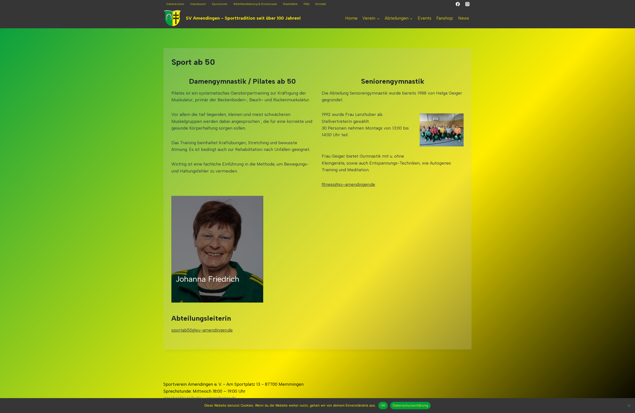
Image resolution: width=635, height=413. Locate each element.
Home (351, 18)
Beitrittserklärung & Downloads (255, 4)
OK (383, 405)
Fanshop (444, 18)
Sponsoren (219, 4)
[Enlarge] (457, 119)
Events (424, 18)
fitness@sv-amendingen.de (348, 184)
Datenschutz (175, 4)
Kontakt (320, 4)
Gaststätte (290, 4)
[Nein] (628, 405)
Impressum (198, 4)
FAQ (306, 4)
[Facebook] (458, 4)
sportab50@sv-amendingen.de (202, 330)
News (463, 18)
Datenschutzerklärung (410, 405)
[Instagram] (467, 4)
